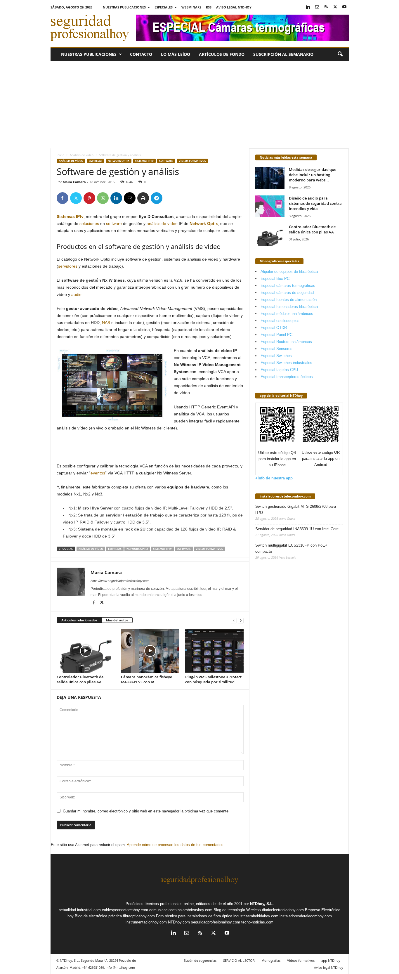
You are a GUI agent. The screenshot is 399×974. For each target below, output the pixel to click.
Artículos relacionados (79, 620)
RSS (208, 7)
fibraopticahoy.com (139, 916)
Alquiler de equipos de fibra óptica (289, 271)
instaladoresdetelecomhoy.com (285, 496)
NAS (106, 322)
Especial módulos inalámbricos (287, 313)
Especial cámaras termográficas (288, 285)
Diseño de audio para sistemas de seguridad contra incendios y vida (315, 203)
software (114, 223)
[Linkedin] (308, 7)
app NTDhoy (330, 960)
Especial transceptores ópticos (287, 377)
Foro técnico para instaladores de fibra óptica (194, 916)
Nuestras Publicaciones (124, 7)
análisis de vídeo (162, 223)
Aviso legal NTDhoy (233, 7)
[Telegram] (156, 198)
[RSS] (326, 7)
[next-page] (241, 620)
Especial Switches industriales (286, 363)
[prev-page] (234, 620)
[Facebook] (62, 198)
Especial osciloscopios (280, 320)
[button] (340, 54)
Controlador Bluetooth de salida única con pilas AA (80, 679)
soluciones (89, 223)
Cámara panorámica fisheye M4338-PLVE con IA (146, 679)
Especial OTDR (274, 327)
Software (166, 161)
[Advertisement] (200, 104)
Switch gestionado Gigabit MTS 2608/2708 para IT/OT (295, 509)
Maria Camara (74, 182)
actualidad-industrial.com (80, 910)
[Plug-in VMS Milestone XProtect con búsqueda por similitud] (214, 651)
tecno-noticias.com (257, 922)
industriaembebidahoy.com (255, 916)
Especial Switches (276, 355)
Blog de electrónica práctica (98, 916)
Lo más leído (175, 54)
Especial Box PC (275, 278)
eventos (98, 473)
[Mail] (317, 7)
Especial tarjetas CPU (279, 370)
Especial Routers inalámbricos (286, 341)
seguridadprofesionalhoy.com (215, 922)
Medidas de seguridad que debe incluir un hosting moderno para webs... (312, 175)
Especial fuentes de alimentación (289, 299)
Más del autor (117, 620)
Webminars (191, 7)
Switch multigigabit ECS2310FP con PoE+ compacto (291, 548)
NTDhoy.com (179, 922)
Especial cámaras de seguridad (287, 292)
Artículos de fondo (221, 54)
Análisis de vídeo (81, 155)
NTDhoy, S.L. (262, 904)
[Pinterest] (89, 198)
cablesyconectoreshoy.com (125, 910)
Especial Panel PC (276, 334)
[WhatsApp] (103, 198)
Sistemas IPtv (144, 161)
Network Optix (118, 161)
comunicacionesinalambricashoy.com (180, 910)
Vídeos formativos (192, 161)
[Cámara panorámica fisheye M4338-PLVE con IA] (150, 651)
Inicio (60, 155)
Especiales (164, 7)
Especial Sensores (276, 348)
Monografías (270, 960)
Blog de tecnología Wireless (237, 910)
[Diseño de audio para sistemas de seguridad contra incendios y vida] (269, 206)
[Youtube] (344, 7)
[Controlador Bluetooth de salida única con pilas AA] (86, 651)
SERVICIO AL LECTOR (239, 960)
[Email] (130, 198)
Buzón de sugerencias (200, 960)
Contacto (141, 54)
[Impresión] (143, 198)
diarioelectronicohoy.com (283, 910)
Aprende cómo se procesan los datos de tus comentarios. (176, 845)
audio (76, 294)
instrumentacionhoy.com (146, 922)
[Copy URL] (170, 198)
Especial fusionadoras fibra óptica (289, 306)
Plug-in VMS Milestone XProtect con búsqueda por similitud (213, 679)
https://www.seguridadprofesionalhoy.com (120, 581)
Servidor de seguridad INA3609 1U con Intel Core (297, 529)
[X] (335, 7)
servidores (67, 266)
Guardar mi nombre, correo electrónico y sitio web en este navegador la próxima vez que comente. (146, 811)
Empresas (95, 161)
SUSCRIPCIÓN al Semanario (283, 54)
